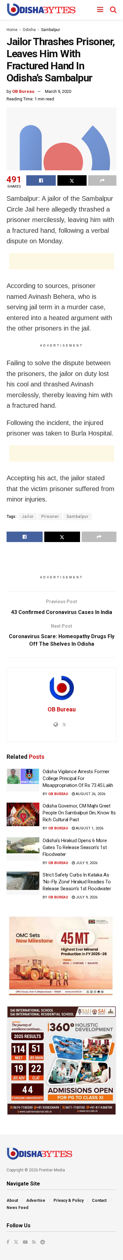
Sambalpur (50, 29)
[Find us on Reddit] (42, 1242)
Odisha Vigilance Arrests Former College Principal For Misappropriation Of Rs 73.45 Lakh (78, 778)
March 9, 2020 (58, 91)
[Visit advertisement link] (61, 956)
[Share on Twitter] (72, 180)
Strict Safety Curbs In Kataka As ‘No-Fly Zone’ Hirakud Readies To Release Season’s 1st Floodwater (77, 882)
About (12, 1200)
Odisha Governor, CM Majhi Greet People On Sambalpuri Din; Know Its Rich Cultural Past (79, 813)
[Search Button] (113, 10)
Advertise (35, 1200)
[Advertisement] (61, 261)
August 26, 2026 (90, 794)
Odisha (29, 29)
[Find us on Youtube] (25, 1242)
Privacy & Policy (68, 1200)
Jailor (28, 516)
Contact (99, 1200)
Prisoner (50, 516)
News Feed (17, 1207)
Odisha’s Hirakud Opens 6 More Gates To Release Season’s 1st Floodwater (75, 847)
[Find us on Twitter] (16, 1242)
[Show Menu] (100, 10)
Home (12, 29)
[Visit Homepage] (41, 9)
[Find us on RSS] (34, 1242)
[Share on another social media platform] (102, 180)
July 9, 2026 (86, 863)
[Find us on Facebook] (8, 1242)
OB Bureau (23, 91)
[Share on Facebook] (41, 180)
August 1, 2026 (89, 828)
